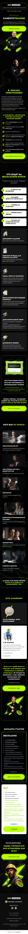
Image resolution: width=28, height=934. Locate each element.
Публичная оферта (14, 920)
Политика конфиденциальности (14, 918)
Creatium (17, 932)
